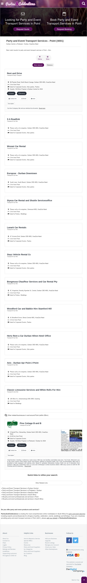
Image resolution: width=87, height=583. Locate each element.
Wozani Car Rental (16, 146)
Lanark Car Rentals (16, 227)
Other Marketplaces (51, 549)
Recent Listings (50, 543)
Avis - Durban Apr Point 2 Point (23, 363)
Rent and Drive (14, 73)
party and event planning (77, 514)
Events (26, 543)
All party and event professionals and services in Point (20, 497)
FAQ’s (4, 543)
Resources (27, 545)
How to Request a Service (32, 538)
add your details (52, 518)
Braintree (69, 552)
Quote (12, 93)
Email (24, 98)
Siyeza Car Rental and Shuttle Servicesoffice (29, 200)
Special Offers (28, 541)
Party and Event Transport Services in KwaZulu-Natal (20, 492)
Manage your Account (52, 545)
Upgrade (48, 541)
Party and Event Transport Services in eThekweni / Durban (22, 490)
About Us (5, 538)
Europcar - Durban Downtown (22, 173)
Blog (25, 556)
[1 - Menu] (2, 3)
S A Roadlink (13, 119)
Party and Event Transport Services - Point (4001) (35, 41)
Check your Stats (50, 547)
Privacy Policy (7, 547)
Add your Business (51, 538)
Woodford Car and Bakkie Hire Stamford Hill (29, 309)
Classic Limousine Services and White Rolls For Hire (33, 390)
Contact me (13, 98)
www (33, 98)
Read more (42, 108)
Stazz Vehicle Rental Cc (19, 254)
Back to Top (75, 580)
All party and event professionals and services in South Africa (22, 499)
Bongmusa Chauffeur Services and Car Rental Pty (32, 281)
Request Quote (22, 29)
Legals (5, 545)
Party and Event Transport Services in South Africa (19, 495)
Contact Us (6, 541)
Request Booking (64, 29)
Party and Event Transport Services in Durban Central (20, 488)
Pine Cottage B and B (30, 423)
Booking (22, 93)
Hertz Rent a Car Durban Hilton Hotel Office (29, 336)
